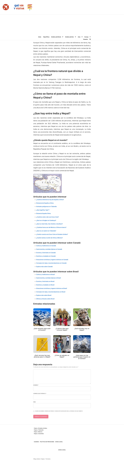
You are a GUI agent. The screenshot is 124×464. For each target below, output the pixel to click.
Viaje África (46, 37)
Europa (86, 37)
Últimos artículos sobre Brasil (45, 299)
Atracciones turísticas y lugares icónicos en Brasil (51, 288)
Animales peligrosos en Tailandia (46, 206)
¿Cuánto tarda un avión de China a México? (49, 238)
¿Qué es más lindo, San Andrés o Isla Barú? (49, 224)
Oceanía (85, 39)
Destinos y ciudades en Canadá (46, 256)
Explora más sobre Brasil (43, 295)
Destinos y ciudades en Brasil (45, 285)
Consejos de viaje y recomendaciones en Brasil (50, 292)
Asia (79, 37)
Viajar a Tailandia (38, 430)
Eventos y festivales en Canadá (46, 252)
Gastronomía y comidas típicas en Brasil (48, 278)
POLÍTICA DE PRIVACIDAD (47, 441)
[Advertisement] (62, 25)
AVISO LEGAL (59, 441)
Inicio (39, 37)
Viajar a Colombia (39, 433)
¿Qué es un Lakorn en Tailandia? (46, 231)
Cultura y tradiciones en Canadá (46, 245)
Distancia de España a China (45, 203)
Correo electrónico (39, 393)
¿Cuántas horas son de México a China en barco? (51, 227)
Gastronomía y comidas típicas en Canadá (49, 249)
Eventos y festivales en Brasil (45, 281)
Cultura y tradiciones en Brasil (45, 274)
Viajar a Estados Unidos (40, 428)
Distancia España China (43, 213)
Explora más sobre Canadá (44, 266)
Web (34, 402)
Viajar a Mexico (38, 431)
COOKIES (36, 441)
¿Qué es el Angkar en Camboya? (46, 220)
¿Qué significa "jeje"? (42, 210)
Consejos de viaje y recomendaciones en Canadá (51, 263)
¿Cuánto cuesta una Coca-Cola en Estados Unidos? (52, 234)
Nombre (36, 385)
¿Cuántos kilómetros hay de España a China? (50, 199)
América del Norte (56, 37)
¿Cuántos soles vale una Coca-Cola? (47, 217)
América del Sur (69, 37)
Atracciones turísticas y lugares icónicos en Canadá (52, 259)
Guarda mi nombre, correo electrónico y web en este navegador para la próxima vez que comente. (59, 411)
